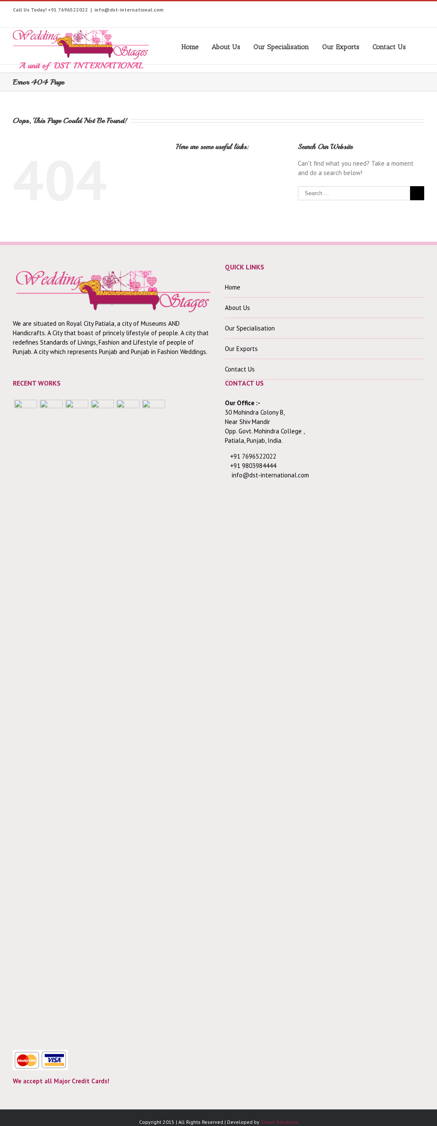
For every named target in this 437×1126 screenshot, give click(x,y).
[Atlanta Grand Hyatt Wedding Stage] (102, 719)
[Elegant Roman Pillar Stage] (128, 719)
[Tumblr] (373, 12)
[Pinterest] (360, 12)
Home (189, 47)
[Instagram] (347, 12)
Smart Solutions (279, 1122)
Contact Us (389, 47)
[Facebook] (307, 12)
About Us (226, 47)
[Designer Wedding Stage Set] (77, 719)
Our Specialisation (281, 47)
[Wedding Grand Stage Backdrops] (51, 719)
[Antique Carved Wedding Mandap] (25, 719)
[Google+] (387, 12)
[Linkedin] (413, 12)
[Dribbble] (400, 12)
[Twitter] (320, 12)
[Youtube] (334, 12)
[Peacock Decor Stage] (153, 719)
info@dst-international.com (128, 9)
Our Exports (340, 47)
